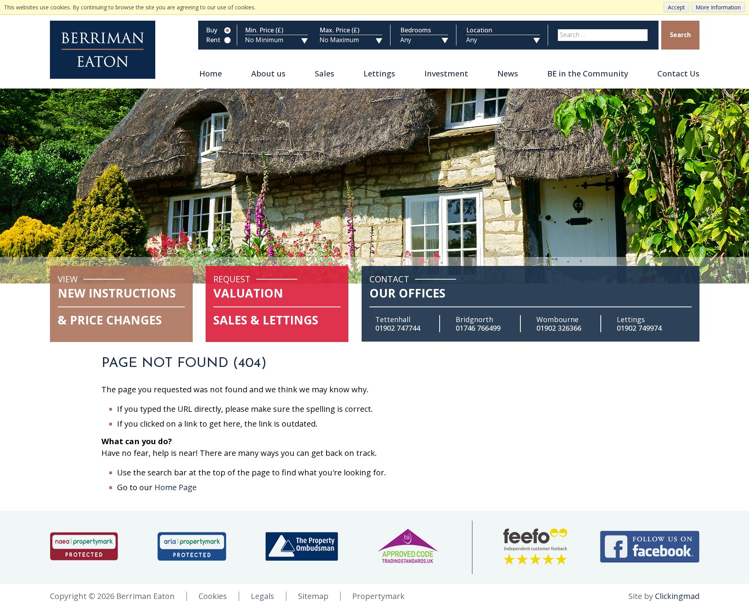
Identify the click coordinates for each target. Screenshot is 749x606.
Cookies (213, 596)
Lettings (379, 74)
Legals (262, 596)
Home (210, 74)
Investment (446, 74)
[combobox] (603, 35)
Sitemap (313, 596)
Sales (324, 74)
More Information (718, 7)
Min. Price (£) (264, 30)
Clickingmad (677, 596)
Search (680, 34)
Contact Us (678, 74)
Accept (676, 7)
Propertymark (378, 596)
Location (479, 30)
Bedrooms (415, 30)
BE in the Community (587, 74)
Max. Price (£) (339, 30)
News (507, 74)
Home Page (175, 487)
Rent (213, 40)
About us (268, 74)
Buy (211, 30)
